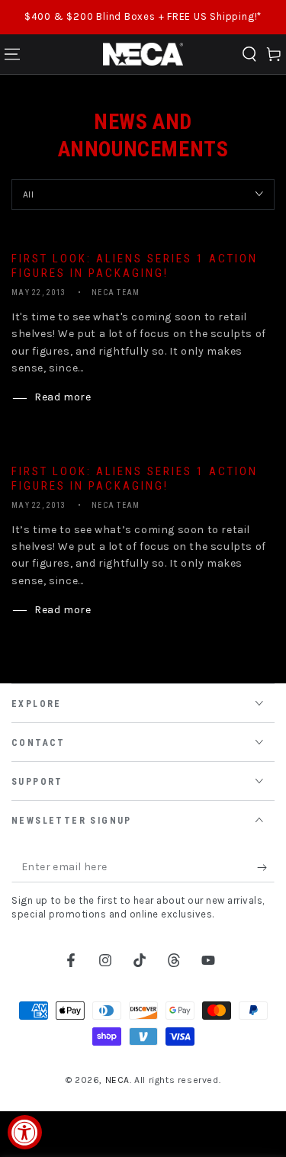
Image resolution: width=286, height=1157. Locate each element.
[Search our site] (249, 54)
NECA (117, 1080)
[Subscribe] (266, 867)
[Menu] (12, 54)
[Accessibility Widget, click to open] (25, 1132)
